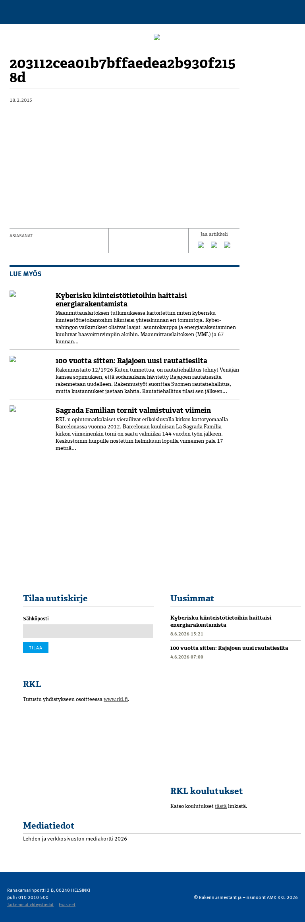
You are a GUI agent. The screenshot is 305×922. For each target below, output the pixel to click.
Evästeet (67, 904)
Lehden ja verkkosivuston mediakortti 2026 (75, 838)
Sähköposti (36, 618)
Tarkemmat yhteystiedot (30, 904)
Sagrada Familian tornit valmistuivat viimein (133, 410)
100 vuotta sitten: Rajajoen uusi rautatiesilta (131, 361)
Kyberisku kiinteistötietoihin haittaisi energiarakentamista (121, 300)
